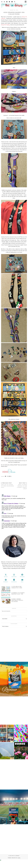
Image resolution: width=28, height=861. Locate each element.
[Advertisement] (14, 644)
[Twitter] (1, 1)
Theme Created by (14, 857)
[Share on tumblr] (11, 476)
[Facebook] (9, 1)
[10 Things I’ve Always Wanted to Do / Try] (5, 594)
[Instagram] (4, 1)
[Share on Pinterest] (9, 476)
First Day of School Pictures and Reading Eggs (7, 485)
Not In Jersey (16, 855)
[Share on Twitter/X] (7, 476)
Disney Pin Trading (5, 24)
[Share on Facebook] (5, 476)
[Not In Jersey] (14, 4)
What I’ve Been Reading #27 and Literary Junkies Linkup (22, 485)
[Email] (12, 1)
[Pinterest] (6, 1)
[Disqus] (14, 511)
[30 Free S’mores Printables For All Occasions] (5, 601)
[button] (14, 679)
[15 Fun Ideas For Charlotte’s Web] (5, 588)
